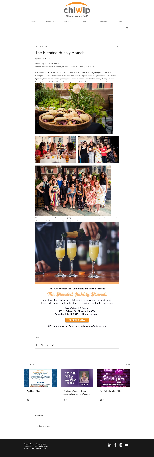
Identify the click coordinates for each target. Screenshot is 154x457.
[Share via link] (53, 345)
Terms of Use (41, 444)
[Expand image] (74, 108)
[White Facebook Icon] (115, 445)
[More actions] (117, 46)
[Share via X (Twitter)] (42, 345)
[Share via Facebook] (36, 345)
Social (37, 337)
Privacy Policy (29, 444)
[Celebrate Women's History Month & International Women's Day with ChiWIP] (77, 378)
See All (127, 364)
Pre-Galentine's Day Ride (110, 391)
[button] (68, 21)
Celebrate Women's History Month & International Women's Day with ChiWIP (76, 392)
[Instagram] (121, 445)
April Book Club (33, 391)
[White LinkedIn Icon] (110, 445)
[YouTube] (126, 445)
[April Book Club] (40, 378)
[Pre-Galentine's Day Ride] (113, 378)
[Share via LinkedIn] (47, 345)
